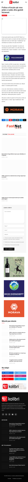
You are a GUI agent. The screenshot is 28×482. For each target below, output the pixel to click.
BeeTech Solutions (20, 475)
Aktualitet (4, 15)
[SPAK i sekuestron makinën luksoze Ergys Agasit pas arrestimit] (14, 167)
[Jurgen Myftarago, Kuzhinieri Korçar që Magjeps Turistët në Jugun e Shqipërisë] (5, 458)
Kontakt (9, 478)
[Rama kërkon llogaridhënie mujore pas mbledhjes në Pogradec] (14, 145)
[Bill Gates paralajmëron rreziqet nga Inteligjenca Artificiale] (5, 354)
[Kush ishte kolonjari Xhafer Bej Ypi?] (5, 466)
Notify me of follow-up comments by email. (14, 242)
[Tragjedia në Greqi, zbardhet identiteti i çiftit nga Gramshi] (5, 361)
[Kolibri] (14, 2)
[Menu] (2, 2)
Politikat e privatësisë (17, 478)
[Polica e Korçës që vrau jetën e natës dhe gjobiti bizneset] (14, 26)
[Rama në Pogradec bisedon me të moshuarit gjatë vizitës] (5, 347)
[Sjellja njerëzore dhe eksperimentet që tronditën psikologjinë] (14, 188)
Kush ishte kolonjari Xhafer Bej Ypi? (17, 465)
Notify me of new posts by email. (12, 244)
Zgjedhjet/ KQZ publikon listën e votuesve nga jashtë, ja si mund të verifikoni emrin (16, 450)
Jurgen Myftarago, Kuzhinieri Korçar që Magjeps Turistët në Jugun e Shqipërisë (17, 458)
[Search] (26, 2)
